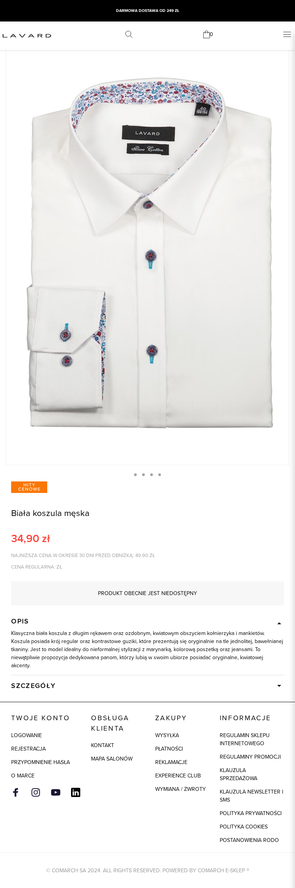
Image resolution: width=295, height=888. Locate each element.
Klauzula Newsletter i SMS (251, 796)
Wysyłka (167, 735)
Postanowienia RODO (249, 840)
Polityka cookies (244, 826)
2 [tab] (143, 474)
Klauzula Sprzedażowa (238, 774)
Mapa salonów (112, 758)
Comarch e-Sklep (221, 870)
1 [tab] (135, 474)
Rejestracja (28, 748)
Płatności (169, 748)
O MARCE (23, 775)
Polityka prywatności (251, 813)
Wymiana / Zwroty (180, 789)
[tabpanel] (147, 252)
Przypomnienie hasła (40, 762)
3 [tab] (151, 474)
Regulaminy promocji (250, 757)
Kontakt (102, 745)
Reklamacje (171, 762)
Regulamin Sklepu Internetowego (245, 739)
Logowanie (26, 735)
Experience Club (178, 775)
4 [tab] (159, 474)
